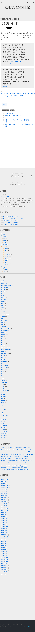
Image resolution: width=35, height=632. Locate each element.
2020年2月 (4, 522)
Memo (4, 240)
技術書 (3, 429)
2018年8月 (4, 541)
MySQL (7, 257)
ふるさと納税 (4, 415)
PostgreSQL (8, 259)
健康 (2, 423)
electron (3, 396)
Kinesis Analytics (5, 328)
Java (6, 252)
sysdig (3, 409)
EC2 (2, 295)
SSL (2, 378)
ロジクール (4, 417)
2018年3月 (4, 551)
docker (3, 394)
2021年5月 (4, 498)
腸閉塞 (3, 436)
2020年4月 (4, 518)
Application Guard (6, 285)
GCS (2, 306)
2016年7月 (4, 572)
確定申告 (3, 433)
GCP (6, 250)
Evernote (3, 299)
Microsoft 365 (5, 347)
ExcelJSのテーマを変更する (10, 220)
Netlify (3, 359)
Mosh (2, 351)
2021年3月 (4, 502)
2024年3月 (4, 483)
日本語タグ (4, 431)
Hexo (4, 236)
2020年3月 (4, 520)
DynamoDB (4, 293)
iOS (2, 398)
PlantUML (4, 363)
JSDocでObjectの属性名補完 (10, 222)
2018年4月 (4, 549)
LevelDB (3, 334)
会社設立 (3, 421)
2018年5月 (4, 547)
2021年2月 (4, 504)
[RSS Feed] (27, 2)
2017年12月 (4, 557)
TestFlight (4, 382)
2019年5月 (4, 530)
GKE (2, 308)
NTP (2, 357)
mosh (2, 402)
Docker (3, 291)
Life (4, 238)
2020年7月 (4, 512)
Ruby (6, 261)
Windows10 (4, 390)
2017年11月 (4, 559)
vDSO (3, 413)
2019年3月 (4, 535)
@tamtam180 (5, 197)
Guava (3, 316)
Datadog (3, 289)
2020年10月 (4, 510)
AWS (6, 248)
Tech (4, 246)
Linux (2, 339)
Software (5, 244)
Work (16, 19)
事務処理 (3, 419)
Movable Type (5, 353)
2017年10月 (4, 561)
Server (6, 263)
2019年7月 (4, 528)
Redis (2, 372)
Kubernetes (4, 330)
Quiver (3, 369)
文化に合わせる (9, 113)
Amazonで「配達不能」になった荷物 (13, 218)
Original (30, 627)
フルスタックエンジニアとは (13, 116)
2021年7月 (4, 493)
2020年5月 (4, 516)
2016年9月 (4, 568)
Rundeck (3, 376)
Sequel (3, 380)
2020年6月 (4, 514)
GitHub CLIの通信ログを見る (10, 224)
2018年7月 (4, 543)
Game (4, 234)
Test (4, 267)
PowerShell (4, 367)
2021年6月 (4, 495)
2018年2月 (4, 553)
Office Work (6, 242)
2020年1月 (4, 524)
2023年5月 (4, 489)
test (2, 411)
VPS (2, 384)
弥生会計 (3, 427)
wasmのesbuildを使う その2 (10, 216)
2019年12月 (4, 526)
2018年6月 (4, 545)
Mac (2, 341)
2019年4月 (4, 533)
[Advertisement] (17, 148)
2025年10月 (4, 479)
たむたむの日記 (17, 6)
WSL (2, 388)
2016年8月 (4, 570)
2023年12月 (4, 485)
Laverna (3, 332)
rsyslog (3, 405)
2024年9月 (4, 481)
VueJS (6, 265)
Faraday (3, 301)
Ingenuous (19, 627)
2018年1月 (4, 555)
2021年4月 (4, 500)
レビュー (7, 118)
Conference (4, 287)
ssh (2, 407)
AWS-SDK (4, 283)
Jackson (3, 322)
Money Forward (5, 349)
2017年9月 (4, 563)
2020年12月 (4, 508)
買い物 (3, 438)
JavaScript (8, 254)
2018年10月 (4, 537)
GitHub (3, 312)
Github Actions (5, 314)
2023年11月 (4, 487)
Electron (3, 297)
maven (3, 400)
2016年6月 (4, 574)
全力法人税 (4, 425)
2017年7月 (4, 566)
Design (7, 269)
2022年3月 (4, 491)
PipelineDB (4, 361)
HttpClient (4, 320)
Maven (3, 343)
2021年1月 (4, 506)
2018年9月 (4, 539)
